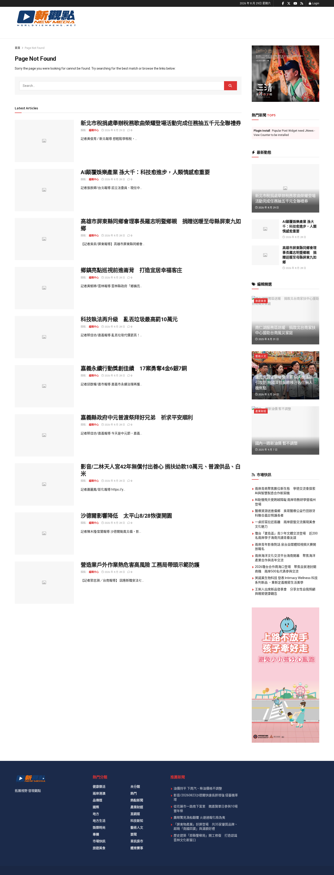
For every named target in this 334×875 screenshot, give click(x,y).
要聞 (133, 834)
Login (315, 3)
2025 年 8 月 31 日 (268, 339)
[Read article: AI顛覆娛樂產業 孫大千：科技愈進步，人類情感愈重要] (44, 190)
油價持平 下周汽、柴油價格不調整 (198, 788)
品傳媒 (97, 800)
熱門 (133, 793)
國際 (96, 807)
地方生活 (99, 820)
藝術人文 (260, 356)
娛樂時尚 (99, 827)
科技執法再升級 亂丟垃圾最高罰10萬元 (129, 319)
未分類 (135, 786)
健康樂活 (99, 786)
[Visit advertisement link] (285, 73)
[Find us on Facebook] (283, 3)
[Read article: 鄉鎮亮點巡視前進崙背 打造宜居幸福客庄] (44, 288)
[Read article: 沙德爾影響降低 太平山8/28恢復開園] (44, 533)
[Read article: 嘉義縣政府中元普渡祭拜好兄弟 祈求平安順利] (44, 435)
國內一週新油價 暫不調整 (276, 443)
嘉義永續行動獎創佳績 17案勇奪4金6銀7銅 (134, 368)
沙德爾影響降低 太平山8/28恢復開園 (126, 516)
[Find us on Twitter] (288, 3)
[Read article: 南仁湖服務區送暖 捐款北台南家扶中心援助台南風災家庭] (285, 320)
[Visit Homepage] (46, 18)
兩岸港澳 (99, 793)
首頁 (17, 48)
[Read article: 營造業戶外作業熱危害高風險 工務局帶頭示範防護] (44, 583)
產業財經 (260, 411)
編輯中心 (94, 130)
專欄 (96, 834)
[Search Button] (230, 85)
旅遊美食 (260, 301)
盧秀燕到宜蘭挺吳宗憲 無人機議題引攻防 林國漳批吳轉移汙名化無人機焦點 (284, 382)
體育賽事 (136, 848)
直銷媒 (135, 814)
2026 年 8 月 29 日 (114, 130)
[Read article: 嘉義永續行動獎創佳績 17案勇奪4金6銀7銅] (44, 386)
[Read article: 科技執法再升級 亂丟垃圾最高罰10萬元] (44, 337)
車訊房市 (136, 841)
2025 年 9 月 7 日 (267, 449)
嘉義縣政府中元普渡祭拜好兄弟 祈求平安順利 (137, 417)
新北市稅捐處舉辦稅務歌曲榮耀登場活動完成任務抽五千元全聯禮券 (161, 123)
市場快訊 (99, 841)
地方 (96, 814)
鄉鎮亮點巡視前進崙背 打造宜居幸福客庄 (131, 270)
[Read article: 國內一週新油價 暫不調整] (285, 430)
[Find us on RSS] (301, 3)
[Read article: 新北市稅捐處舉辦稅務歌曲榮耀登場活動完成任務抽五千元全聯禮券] (44, 141)
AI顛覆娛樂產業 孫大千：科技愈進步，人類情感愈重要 (145, 172)
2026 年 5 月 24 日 (268, 394)
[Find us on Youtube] (295, 3)
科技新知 (136, 820)
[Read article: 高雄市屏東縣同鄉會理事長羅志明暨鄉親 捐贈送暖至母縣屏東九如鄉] (44, 239)
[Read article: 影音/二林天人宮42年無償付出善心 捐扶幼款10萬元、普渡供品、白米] (44, 484)
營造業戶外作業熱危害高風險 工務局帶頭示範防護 (140, 565)
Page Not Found (35, 48)
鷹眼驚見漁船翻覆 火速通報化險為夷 (199, 817)
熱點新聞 (136, 800)
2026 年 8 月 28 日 (114, 179)
